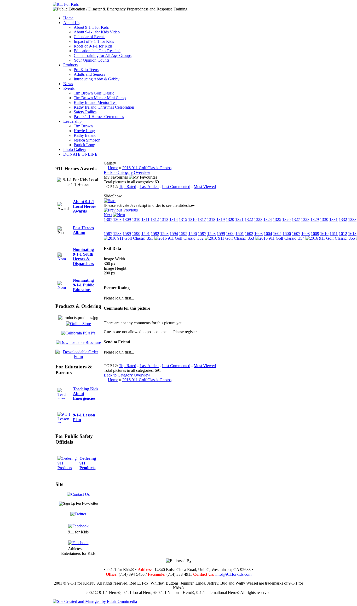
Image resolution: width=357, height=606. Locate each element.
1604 (268, 233)
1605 (277, 233)
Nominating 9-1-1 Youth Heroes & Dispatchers (83, 256)
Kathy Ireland (85, 135)
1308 (117, 219)
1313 (164, 219)
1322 (249, 219)
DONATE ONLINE (80, 154)
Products (70, 65)
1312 (155, 219)
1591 (145, 233)
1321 (239, 219)
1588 (117, 233)
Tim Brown (83, 126)
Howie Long (84, 130)
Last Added (149, 186)
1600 (230, 233)
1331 (333, 219)
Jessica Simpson (87, 140)
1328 (305, 219)
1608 (305, 233)
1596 (192, 233)
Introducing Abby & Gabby (96, 79)
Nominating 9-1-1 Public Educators (83, 285)
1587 (108, 233)
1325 (277, 219)
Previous (130, 210)
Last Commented (176, 186)
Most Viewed (205, 186)
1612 (343, 233)
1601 (239, 233)
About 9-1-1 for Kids (91, 27)
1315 (183, 219)
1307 (108, 219)
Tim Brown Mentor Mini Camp (100, 98)
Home (68, 18)
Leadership (72, 121)
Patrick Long (84, 145)
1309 (127, 219)
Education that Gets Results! (97, 51)
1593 (164, 233)
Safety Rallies (85, 112)
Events (68, 88)
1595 (183, 233)
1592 (155, 233)
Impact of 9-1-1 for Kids (94, 41)
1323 (258, 219)
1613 (352, 233)
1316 (192, 219)
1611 (334, 233)
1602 (249, 233)
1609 (315, 233)
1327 (296, 219)
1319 (220, 219)
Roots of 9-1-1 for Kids (93, 46)
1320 (230, 219)
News (68, 83)
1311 (145, 219)
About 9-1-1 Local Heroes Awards (84, 206)
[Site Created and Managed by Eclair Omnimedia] (95, 601)
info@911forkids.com (233, 574)
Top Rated (127, 186)
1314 (173, 219)
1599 (221, 233)
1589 (127, 233)
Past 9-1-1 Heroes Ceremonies (99, 116)
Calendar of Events (89, 36)
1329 (314, 219)
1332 (343, 219)
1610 (324, 233)
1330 (324, 219)
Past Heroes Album (83, 230)
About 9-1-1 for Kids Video (97, 32)
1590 (136, 233)
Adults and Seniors (89, 74)
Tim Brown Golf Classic (94, 93)
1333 (352, 219)
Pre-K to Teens (86, 69)
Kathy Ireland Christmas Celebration (104, 107)
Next (108, 215)
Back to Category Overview (127, 172)
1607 (296, 233)
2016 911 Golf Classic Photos (146, 168)
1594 (174, 233)
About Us (71, 22)
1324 (267, 219)
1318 (211, 219)
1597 (202, 233)
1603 (258, 233)
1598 (211, 233)
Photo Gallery (74, 149)
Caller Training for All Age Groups (102, 55)
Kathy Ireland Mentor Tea (95, 102)
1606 (287, 233)
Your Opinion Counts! (92, 60)
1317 (202, 219)
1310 (136, 219)
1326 (286, 219)
